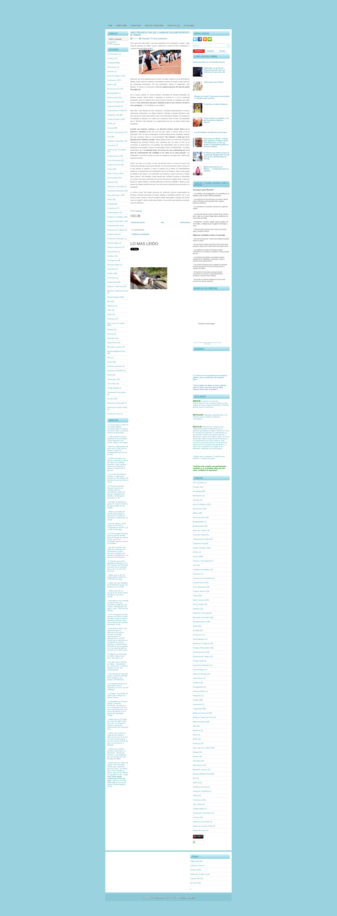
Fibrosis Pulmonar (114, 247)
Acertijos (110, 58)
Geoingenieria (112, 260)
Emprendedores (113, 213)
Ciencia (110, 128)
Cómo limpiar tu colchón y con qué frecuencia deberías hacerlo (216, 120)
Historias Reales (113, 265)
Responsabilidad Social (116, 351)
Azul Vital (213, 342)
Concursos (111, 145)
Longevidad (111, 282)
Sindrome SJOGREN (115, 371)
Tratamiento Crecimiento (116, 392)
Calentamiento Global (115, 111)
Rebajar (110, 330)
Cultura (110, 169)
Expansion (138, 211)
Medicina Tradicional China (117, 291)
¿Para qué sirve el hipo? (214, 82)
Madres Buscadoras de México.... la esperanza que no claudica (216, 169)
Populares (199, 51)
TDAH (109, 375)
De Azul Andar (189, 25)
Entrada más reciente (138, 222)
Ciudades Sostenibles (115, 141)
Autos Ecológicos (114, 76)
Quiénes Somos (121, 25)
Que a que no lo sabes (116, 323)
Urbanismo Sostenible (115, 403)
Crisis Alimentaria (114, 160)
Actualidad (111, 63)
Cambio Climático (114, 119)
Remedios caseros (114, 347)
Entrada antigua (185, 222)
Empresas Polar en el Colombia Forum (209, 62)
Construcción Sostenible (116, 150)
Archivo (222, 51)
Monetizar (111, 306)
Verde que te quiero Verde (117, 407)
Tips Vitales (111, 384)
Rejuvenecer (112, 343)
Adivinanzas (112, 67)
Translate (116, 44)
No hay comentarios (160, 38)
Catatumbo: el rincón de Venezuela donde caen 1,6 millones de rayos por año (214, 70)
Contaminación (113, 156)
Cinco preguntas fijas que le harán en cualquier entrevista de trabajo (160, 33)
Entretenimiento (113, 226)
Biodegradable (112, 93)
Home (110, 25)
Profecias (111, 319)
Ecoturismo (111, 208)
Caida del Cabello (114, 106)
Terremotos (111, 379)
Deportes (110, 182)
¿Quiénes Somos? (197, 865)
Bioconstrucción (113, 89)
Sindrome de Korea (114, 366)
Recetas (110, 334)
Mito (109, 301)
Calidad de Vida (113, 115)
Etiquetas (210, 51)
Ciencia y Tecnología (115, 132)
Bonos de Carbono (114, 102)
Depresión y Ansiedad (115, 186)
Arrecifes (110, 71)
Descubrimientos (113, 195)
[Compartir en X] (136, 215)
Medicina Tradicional (115, 286)
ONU (109, 310)
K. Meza (191, 897)
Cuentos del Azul (173, 25)
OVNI (109, 315)
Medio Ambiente (113, 297)
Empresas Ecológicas (115, 217)
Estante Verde (136, 25)
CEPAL (110, 124)
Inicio (162, 222)
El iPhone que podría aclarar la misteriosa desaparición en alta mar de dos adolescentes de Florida (216, 156)
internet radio (203, 342)
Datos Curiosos (113, 173)
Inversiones (111, 278)
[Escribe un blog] (134, 215)
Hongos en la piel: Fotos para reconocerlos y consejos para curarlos (211, 97)
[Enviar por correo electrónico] (131, 215)
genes (122, 496)
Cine (109, 137)
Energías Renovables (115, 221)
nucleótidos (111, 492)
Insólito (110, 273)
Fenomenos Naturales (115, 239)
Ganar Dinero (112, 252)
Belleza (110, 85)
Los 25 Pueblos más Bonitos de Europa (210, 132)
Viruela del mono (113, 414)
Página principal (196, 861)
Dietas (109, 200)
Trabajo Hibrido (113, 388)
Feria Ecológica (113, 243)
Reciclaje (110, 338)
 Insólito (112, 54)
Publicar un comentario (140, 234)
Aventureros (112, 80)
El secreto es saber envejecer (215, 104)
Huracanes (111, 269)
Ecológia (110, 204)
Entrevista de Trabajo (115, 230)
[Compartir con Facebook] (139, 215)
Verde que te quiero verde (154, 25)
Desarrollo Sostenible (115, 191)
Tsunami (110, 399)
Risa (109, 358)
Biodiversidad (112, 98)
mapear (110, 490)
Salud (109, 362)
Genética (110, 256)
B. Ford (183, 897)
